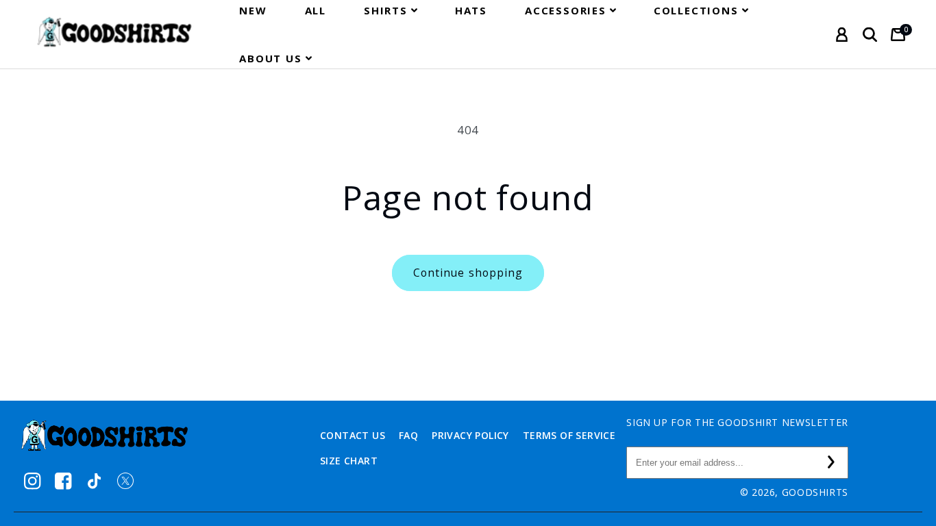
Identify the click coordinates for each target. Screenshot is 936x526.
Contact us (352, 435)
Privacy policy (470, 435)
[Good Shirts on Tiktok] (94, 481)
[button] (390, 10)
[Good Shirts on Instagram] (33, 481)
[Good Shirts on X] (125, 481)
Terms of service (569, 435)
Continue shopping (468, 272)
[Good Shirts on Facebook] (63, 481)
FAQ (408, 435)
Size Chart (349, 460)
